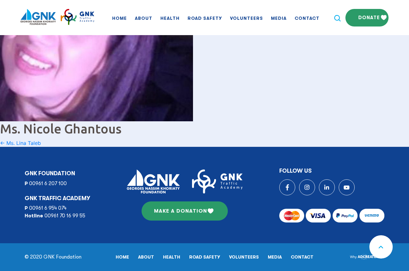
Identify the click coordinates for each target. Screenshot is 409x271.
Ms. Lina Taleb (20, 143)
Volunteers (246, 18)
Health (170, 18)
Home (119, 18)
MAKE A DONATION (180, 211)
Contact (307, 18)
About (143, 18)
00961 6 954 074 (47, 208)
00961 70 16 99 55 (64, 216)
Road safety (205, 18)
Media (279, 18)
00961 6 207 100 (48, 183)
